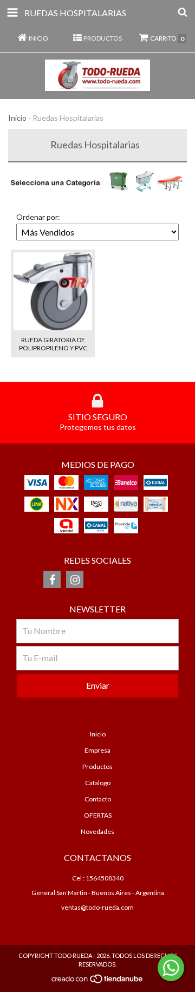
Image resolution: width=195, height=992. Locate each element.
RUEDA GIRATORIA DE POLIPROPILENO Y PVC (53, 344)
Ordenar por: (38, 216)
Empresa (97, 750)
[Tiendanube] (97, 982)
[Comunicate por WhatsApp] (171, 967)
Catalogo (97, 783)
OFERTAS (98, 815)
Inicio (17, 117)
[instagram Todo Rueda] (74, 579)
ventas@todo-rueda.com (97, 907)
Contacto (97, 799)
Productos (97, 766)
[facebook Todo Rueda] (52, 579)
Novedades (97, 831)
